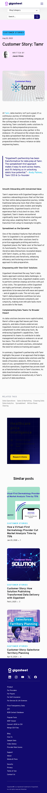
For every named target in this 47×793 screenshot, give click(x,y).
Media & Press (12, 759)
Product (10, 687)
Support (10, 752)
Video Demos (12, 744)
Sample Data (11, 741)
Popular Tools (12, 718)
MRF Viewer (11, 721)
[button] (23, 10)
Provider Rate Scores (14, 747)
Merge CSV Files (13, 728)
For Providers (12, 690)
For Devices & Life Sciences (17, 701)
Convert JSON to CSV (15, 724)
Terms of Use (12, 771)
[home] (13, 3)
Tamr (7, 113)
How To (9, 737)
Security (10, 764)
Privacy (10, 768)
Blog (8, 734)
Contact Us (11, 775)
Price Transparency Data (16, 706)
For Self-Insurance (13, 697)
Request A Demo (20, 457)
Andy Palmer (35, 172)
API (8, 709)
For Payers (11, 694)
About (9, 756)
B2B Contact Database (15, 713)
